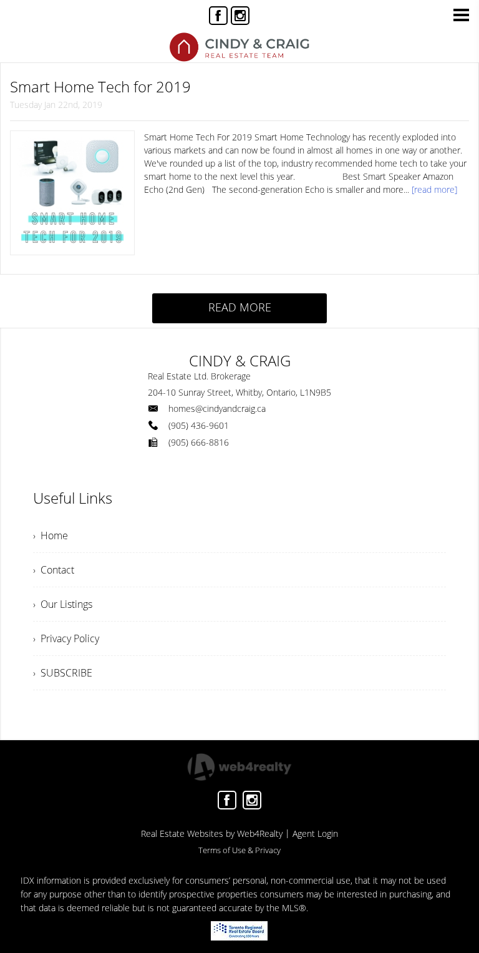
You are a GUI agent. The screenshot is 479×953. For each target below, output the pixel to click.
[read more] (434, 189)
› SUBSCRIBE (62, 673)
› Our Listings (62, 604)
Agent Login (315, 833)
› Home (50, 535)
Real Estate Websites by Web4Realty (212, 833)
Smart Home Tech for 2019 (100, 86)
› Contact (53, 570)
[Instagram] (240, 15)
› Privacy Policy (66, 638)
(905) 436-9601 (198, 425)
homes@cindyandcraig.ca (217, 408)
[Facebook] (218, 15)
